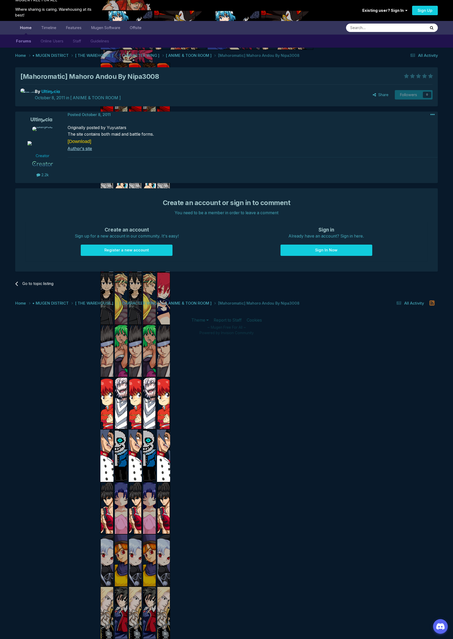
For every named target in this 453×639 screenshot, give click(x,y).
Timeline (48, 27)
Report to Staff (228, 320)
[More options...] (432, 115)
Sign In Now (326, 250)
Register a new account (126, 250)
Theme (198, 320)
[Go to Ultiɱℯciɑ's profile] (26, 94)
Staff (77, 41)
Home (26, 27)
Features (74, 27)
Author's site (80, 148)
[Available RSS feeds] (432, 303)
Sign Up (425, 10)
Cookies (254, 320)
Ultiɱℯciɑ (41, 120)
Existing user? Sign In (383, 10)
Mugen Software (105, 27)
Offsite (136, 27)
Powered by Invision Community (226, 333)
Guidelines (99, 41)
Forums (23, 41)
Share (382, 94)
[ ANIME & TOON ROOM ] (95, 97)
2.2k (44, 175)
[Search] (432, 28)
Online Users (52, 41)
